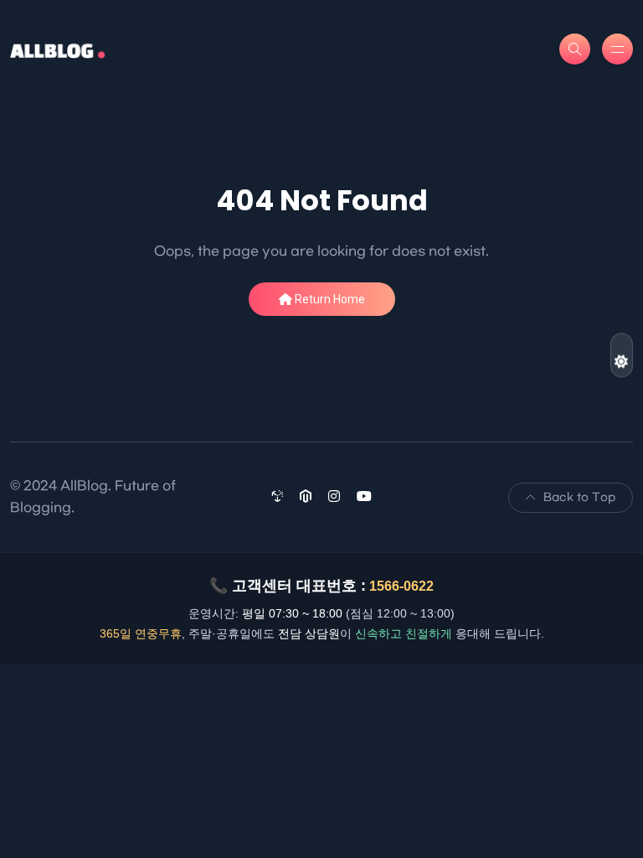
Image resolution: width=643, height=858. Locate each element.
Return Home (328, 299)
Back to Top (579, 497)
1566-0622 (401, 586)
